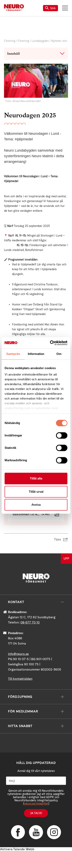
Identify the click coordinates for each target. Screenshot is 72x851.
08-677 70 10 (30, 622)
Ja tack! (36, 813)
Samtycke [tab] (13, 354)
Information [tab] (36, 354)
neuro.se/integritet (36, 803)
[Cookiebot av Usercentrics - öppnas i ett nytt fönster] (50, 342)
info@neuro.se (18, 654)
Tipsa (57, 539)
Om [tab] (58, 354)
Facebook (18, 832)
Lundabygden (40, 40)
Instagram (54, 832)
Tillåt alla (36, 478)
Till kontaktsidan (20, 679)
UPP (66, 558)
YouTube (36, 832)
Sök (53, 8)
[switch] (61, 435)
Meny (65, 8)
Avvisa (36, 504)
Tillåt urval (36, 491)
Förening (9, 40)
